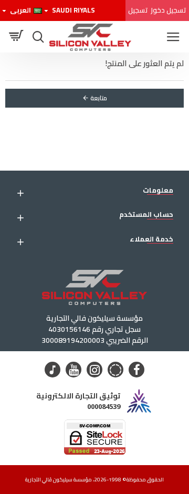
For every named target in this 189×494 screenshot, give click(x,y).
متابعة (98, 98)
